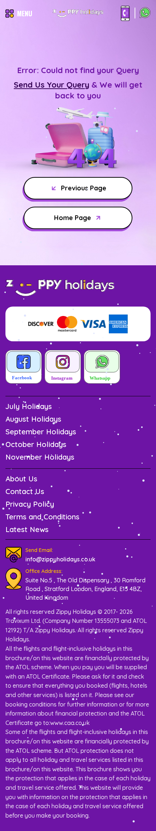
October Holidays (35, 444)
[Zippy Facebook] (23, 367)
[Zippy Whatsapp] (102, 367)
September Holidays (40, 431)
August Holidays (33, 418)
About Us (21, 478)
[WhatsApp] (145, 13)
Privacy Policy (29, 504)
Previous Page (83, 188)
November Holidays (39, 456)
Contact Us (24, 491)
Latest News (27, 529)
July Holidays (28, 406)
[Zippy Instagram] (63, 367)
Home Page (72, 218)
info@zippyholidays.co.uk (60, 559)
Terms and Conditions (42, 516)
